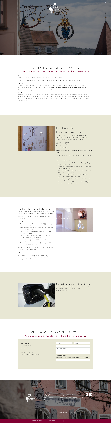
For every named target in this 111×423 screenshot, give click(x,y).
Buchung (69, 421)
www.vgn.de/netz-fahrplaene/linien (75, 87)
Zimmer (60, 421)
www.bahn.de (55, 87)
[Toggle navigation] (109, 1)
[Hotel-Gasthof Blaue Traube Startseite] (55, 7)
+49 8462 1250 (69, 394)
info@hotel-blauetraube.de (32, 354)
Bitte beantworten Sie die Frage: (73, 356)
